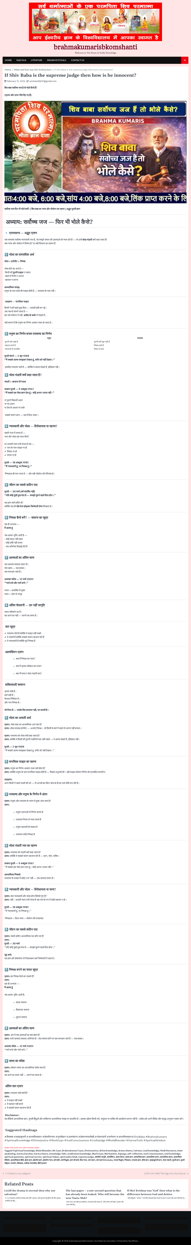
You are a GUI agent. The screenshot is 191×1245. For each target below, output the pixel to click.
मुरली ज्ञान (176, 1160)
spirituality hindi (68, 1157)
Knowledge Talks (58, 1153)
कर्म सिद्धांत (65, 1160)
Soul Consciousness (153, 1153)
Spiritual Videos (51, 1157)
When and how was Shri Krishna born (21, 1148)
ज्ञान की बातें (74, 1160)
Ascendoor (111, 1241)
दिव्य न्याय (83, 1160)
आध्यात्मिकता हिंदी (17, 1160)
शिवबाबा (20, 1163)
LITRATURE (36, 60)
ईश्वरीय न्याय (47, 1160)
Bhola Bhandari (43, 1150)
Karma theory (41, 1153)
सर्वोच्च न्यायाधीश (30, 1163)
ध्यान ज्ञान (91, 1160)
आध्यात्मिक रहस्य (166, 1157)
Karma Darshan (25, 1153)
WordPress (133, 1241)
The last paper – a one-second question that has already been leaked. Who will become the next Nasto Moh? (95, 1194)
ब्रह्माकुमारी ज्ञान (156, 1160)
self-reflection (134, 1153)
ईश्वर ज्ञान (28, 1160)
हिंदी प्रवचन (42, 1163)
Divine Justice (91, 1150)
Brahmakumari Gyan (72, 1150)
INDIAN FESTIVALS (56, 60)
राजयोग (13, 1163)
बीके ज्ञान (145, 1160)
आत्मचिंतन (111, 1157)
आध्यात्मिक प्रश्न (152, 1157)
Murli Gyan (97, 1153)
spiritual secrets (33, 1157)
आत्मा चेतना (120, 1157)
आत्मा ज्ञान (129, 1157)
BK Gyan (56, 1150)
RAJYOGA (21, 60)
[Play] (95, 152)
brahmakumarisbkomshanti (95, 47)
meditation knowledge (79, 1153)
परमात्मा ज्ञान (136, 1160)
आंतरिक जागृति (100, 1157)
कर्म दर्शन (57, 1160)
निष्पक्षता (127, 1160)
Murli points (110, 1153)
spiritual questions (14, 1157)
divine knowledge (108, 1150)
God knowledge (151, 1150)
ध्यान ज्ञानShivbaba (104, 1160)
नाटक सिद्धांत (118, 1160)
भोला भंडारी (167, 1160)
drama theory (125, 1150)
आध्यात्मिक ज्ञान (139, 1157)
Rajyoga (122, 1153)
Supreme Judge (86, 1157)
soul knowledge (172, 1153)
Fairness (138, 1150)
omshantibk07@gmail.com (43, 81)
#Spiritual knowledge (23, 1150)
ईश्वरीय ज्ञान (37, 1160)
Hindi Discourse (168, 1150)
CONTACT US (77, 60)
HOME (8, 60)
